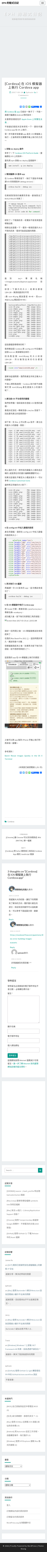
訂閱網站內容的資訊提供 (17, 1511)
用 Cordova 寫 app (12, 112)
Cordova (10, 821)
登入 (8, 1505)
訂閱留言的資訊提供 (15, 1517)
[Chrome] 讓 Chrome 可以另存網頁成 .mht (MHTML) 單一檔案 (23, 837)
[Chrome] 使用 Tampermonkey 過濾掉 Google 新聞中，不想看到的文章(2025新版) (23, 1224)
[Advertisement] (23, 53)
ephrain (29, 92)
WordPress (32, 1546)
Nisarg (23, 1549)
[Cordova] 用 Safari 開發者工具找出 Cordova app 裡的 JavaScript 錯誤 (23, 851)
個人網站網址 (13, 1045)
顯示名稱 (11, 1026)
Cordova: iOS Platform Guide (26, 153)
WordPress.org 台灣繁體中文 (19, 1523)
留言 (10, 993)
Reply (11, 919)
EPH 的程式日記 (10, 2)
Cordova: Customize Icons (19, 480)
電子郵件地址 (13, 1036)
